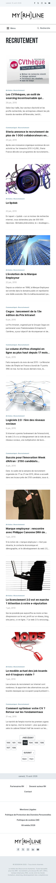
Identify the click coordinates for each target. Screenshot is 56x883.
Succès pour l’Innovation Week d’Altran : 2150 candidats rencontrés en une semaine (25, 459)
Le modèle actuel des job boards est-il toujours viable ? (26, 672)
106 (42, 743)
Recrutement (19, 90)
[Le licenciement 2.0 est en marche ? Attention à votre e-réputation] (28, 576)
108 (14, 748)
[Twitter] (38, 3)
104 (31, 743)
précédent (28, 738)
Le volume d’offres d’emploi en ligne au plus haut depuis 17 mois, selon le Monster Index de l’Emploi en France (27, 350)
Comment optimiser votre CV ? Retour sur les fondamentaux (25, 710)
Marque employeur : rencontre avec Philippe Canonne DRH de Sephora (25, 530)
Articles (9, 90)
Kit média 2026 (28, 825)
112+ (31, 759)
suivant (28, 753)
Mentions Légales (28, 809)
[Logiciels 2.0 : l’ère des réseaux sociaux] (28, 396)
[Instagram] (42, 3)
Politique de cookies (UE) (28, 820)
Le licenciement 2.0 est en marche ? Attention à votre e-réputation (27, 601)
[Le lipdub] (28, 179)
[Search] (43, 28)
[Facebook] (34, 3)
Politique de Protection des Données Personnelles (28, 815)
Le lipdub (11, 202)
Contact (28, 791)
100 (8, 743)
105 (36, 743)
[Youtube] (49, 3)
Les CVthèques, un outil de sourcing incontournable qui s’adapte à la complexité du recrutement (24, 96)
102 (19, 743)
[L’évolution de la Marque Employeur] (28, 250)
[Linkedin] (45, 3)
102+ (24, 759)
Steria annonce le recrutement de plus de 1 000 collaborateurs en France (27, 133)
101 (13, 743)
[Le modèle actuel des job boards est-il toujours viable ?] (28, 647)
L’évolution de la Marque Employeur (21, 276)
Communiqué (11, 128)
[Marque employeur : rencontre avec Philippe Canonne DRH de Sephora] (28, 505)
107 (8, 748)
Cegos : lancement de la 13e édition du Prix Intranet (24, 313)
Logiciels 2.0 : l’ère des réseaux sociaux (25, 421)
